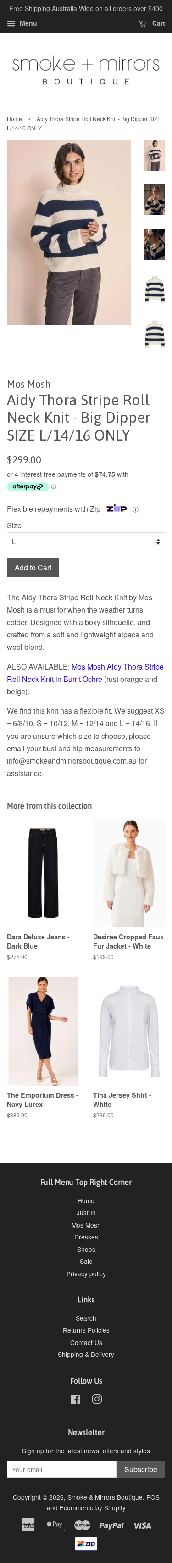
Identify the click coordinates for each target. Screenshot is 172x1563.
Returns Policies (86, 1329)
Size (14, 525)
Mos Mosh (86, 1224)
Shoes (86, 1249)
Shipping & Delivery (86, 1354)
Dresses (86, 1236)
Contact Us (86, 1342)
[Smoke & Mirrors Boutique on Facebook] (75, 1400)
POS (153, 1497)
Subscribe (140, 1469)
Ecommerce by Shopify (93, 1507)
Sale (86, 1261)
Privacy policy (86, 1273)
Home (14, 119)
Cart (157, 23)
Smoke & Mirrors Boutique (105, 1497)
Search (86, 1318)
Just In (86, 1212)
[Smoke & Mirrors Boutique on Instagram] (97, 1400)
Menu (27, 23)
